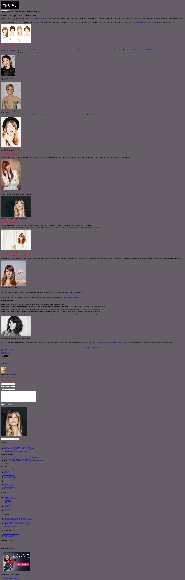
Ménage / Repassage (8, 536)
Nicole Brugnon (7, 461)
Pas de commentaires (7, 353)
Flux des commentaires (8, 487)
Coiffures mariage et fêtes (9, 469)
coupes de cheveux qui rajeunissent (70, 297)
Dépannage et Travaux (8, 535)
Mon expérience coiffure (7, 12)
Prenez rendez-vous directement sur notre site (114, 342)
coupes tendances (43, 18)
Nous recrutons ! (7, 507)
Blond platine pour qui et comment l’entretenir (33, 460)
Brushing (8, 500)
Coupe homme (9, 504)
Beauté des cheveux (8, 457)
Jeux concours (6, 473)
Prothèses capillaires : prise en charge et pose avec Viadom (16, 524)
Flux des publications (8, 485)
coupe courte (149, 49)
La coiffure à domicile (8, 475)
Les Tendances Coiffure (7, 349)
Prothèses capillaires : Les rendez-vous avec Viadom (15, 451)
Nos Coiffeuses (6, 506)
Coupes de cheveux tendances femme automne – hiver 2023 (17, 449)
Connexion (6, 484)
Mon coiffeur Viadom (20, 12)
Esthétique (5, 472)
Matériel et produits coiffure (9, 477)
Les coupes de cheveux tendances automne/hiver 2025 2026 (17, 446)
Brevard (5, 459)
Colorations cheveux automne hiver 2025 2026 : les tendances (17, 447)
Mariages (8, 502)
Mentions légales (7, 509)
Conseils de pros (7, 471)
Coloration (8, 501)
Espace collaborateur (4, 10)
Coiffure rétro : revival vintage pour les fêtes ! (20, 459)
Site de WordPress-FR (8, 488)
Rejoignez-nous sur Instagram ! (10, 578)
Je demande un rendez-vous (9, 498)
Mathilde (4, 352)
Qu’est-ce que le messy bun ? (10, 526)
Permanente (9, 505)
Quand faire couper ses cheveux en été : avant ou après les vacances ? (19, 448)
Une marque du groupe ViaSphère (11, 534)
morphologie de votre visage (140, 22)
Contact (5, 510)
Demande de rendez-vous (33, 12)
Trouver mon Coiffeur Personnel (92, 347)
